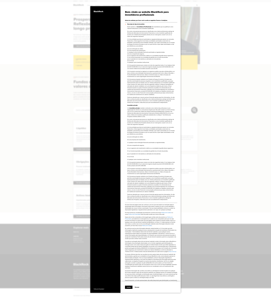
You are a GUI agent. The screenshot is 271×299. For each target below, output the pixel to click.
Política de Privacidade (134, 214)
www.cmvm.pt (172, 251)
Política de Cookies (166, 212)
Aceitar (129, 287)
